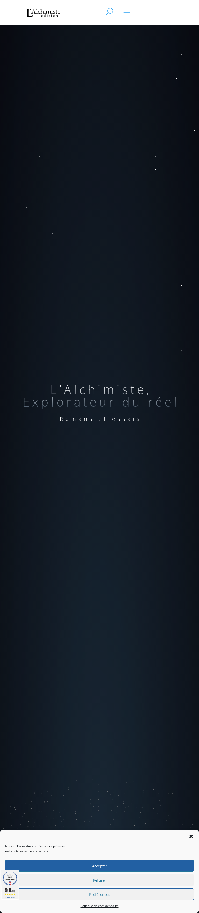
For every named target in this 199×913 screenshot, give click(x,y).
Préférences (99, 894)
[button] (191, 836)
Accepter (99, 865)
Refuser (99, 880)
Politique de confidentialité (100, 906)
